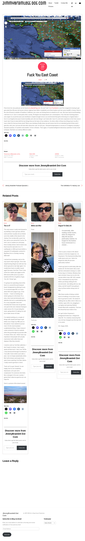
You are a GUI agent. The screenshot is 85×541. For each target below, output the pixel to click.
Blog (5, 223)
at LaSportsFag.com (34, 108)
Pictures (50, 6)
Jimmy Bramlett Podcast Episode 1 (16, 185)
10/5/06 (57, 154)
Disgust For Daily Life (64, 226)
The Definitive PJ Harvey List (70, 185)
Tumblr (56, 3)
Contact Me (64, 3)
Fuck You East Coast (42, 74)
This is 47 (7, 226)
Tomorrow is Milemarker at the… (12, 154)
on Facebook (54, 108)
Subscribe (57, 174)
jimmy (40, 79)
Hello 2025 (32, 154)
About (50, 3)
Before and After (36, 226)
